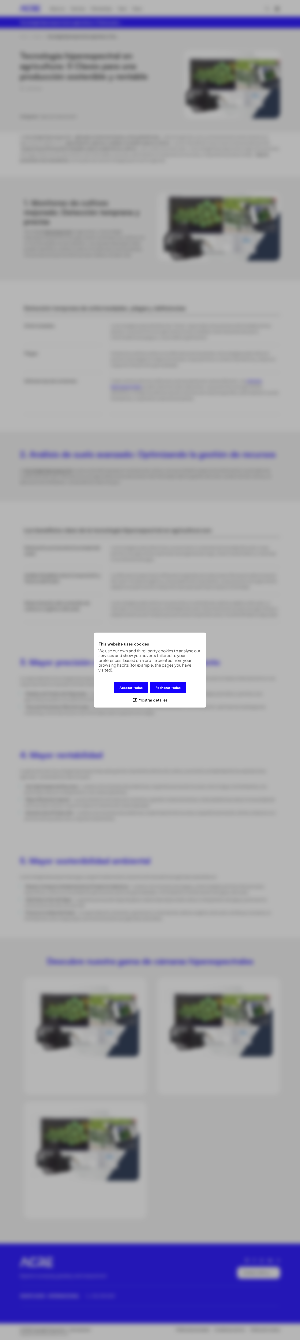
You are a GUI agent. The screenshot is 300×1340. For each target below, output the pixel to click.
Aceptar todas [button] (131, 687)
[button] (150, 699)
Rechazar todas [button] (167, 687)
